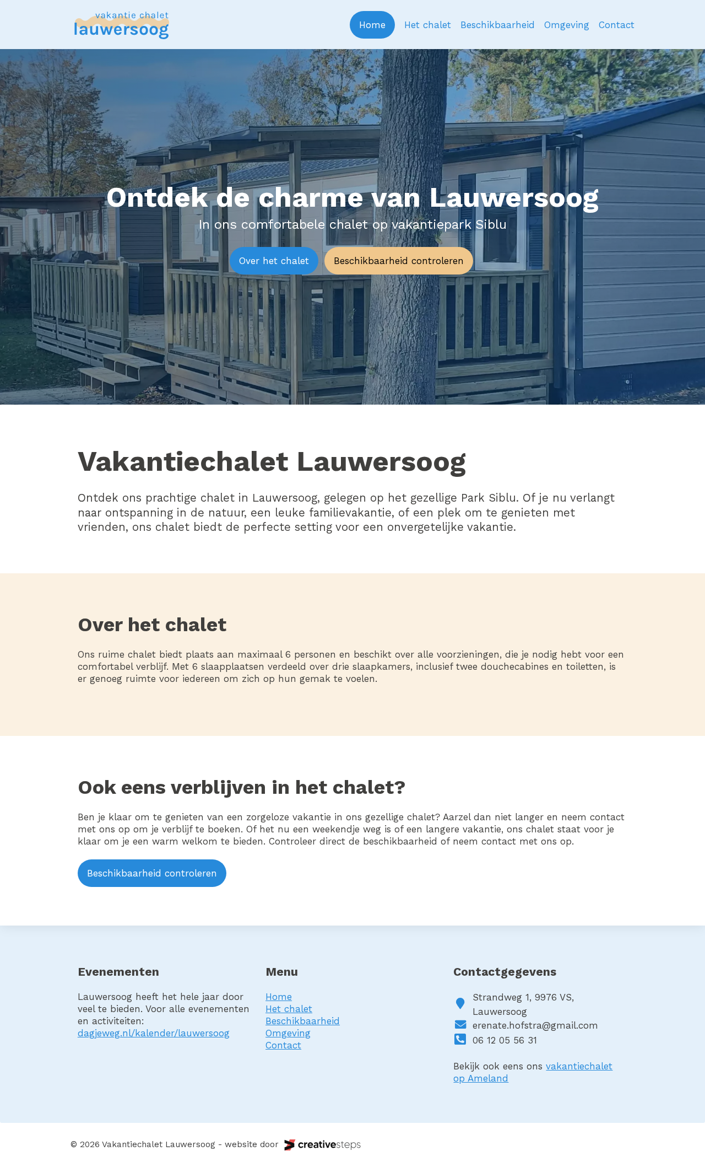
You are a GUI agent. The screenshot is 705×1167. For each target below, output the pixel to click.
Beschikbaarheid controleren (399, 260)
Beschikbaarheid (497, 24)
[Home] (121, 24)
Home (372, 24)
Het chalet (427, 24)
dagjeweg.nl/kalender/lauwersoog (154, 1033)
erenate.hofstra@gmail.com (535, 1025)
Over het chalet (274, 260)
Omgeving (566, 24)
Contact (616, 24)
